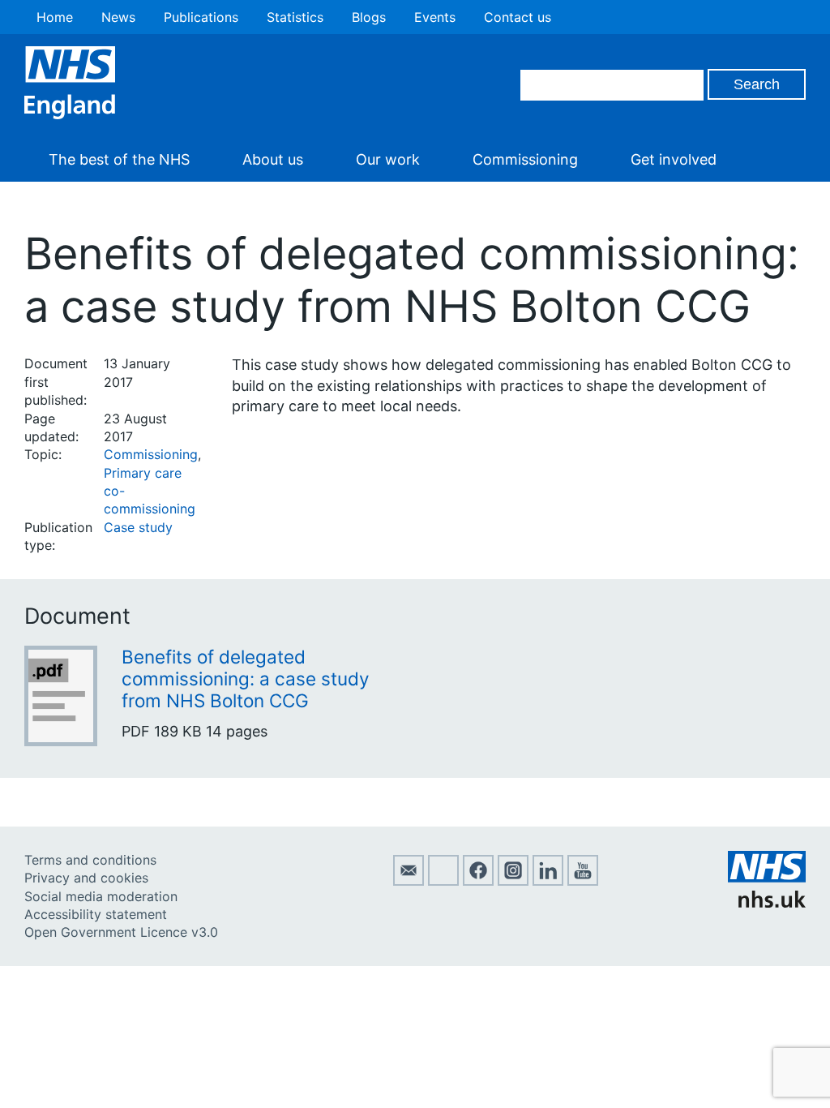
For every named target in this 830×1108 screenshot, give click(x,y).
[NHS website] (767, 903)
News (118, 17)
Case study (138, 527)
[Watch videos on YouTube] (582, 881)
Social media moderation (101, 896)
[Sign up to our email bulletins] (408, 881)
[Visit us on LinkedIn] (548, 881)
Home (54, 17)
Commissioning (525, 159)
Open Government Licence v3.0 (121, 932)
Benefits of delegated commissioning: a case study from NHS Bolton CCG (246, 678)
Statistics (295, 17)
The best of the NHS (119, 159)
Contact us (517, 17)
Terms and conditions (90, 860)
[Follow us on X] (443, 881)
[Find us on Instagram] (513, 881)
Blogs (369, 17)
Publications (201, 17)
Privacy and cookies (86, 878)
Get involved (674, 159)
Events (435, 17)
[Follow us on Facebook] (478, 881)
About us (272, 159)
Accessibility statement (95, 914)
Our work (388, 159)
